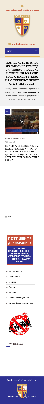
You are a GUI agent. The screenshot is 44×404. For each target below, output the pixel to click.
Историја (13, 292)
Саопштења (14, 276)
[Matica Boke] (22, 26)
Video (14, 89)
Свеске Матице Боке (19, 297)
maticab (11, 142)
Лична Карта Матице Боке (21, 303)
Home (7, 89)
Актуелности (15, 271)
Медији (12, 282)
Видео (12, 287)
